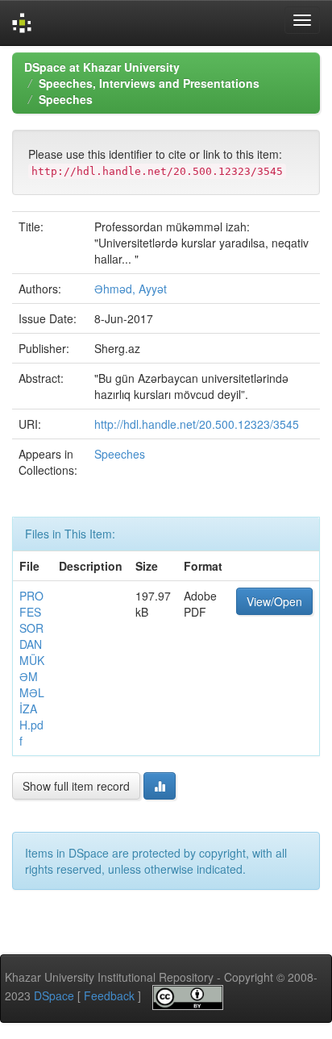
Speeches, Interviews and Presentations (149, 83)
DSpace (54, 995)
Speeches (66, 99)
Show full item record (76, 786)
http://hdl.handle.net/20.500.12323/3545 (196, 424)
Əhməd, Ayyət (130, 289)
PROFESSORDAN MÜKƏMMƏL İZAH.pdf (31, 668)
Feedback (109, 995)
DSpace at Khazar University (102, 67)
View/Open (274, 601)
